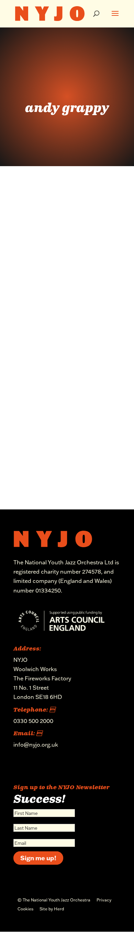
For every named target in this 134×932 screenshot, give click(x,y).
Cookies (25, 908)
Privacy (104, 899)
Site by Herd (52, 908)
